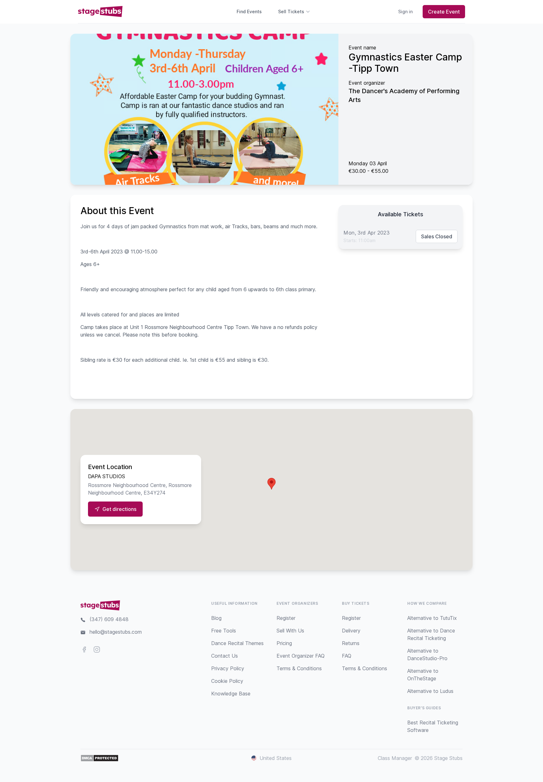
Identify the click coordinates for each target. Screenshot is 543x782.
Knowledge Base (230, 693)
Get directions (119, 509)
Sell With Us (290, 630)
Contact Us (224, 656)
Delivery (351, 630)
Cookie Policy (227, 681)
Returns (350, 643)
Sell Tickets (291, 11)
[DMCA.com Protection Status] (99, 758)
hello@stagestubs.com (116, 632)
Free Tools (223, 630)
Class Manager (395, 758)
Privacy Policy (227, 668)
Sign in (405, 11)
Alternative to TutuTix (432, 618)
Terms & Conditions (299, 668)
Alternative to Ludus (430, 691)
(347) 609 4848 (109, 619)
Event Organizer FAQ (301, 656)
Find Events (249, 11)
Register (286, 618)
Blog (216, 618)
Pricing (284, 643)
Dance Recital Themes (237, 643)
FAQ (346, 656)
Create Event (444, 11)
